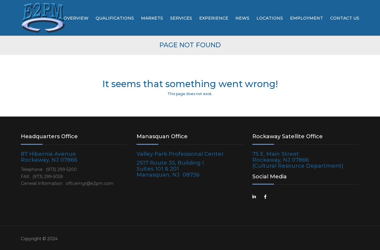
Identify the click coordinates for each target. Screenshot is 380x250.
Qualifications (115, 18)
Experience (213, 18)
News (242, 18)
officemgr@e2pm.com (89, 183)
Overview (76, 18)
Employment (306, 18)
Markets (152, 18)
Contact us (344, 18)
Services (181, 18)
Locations (269, 18)
